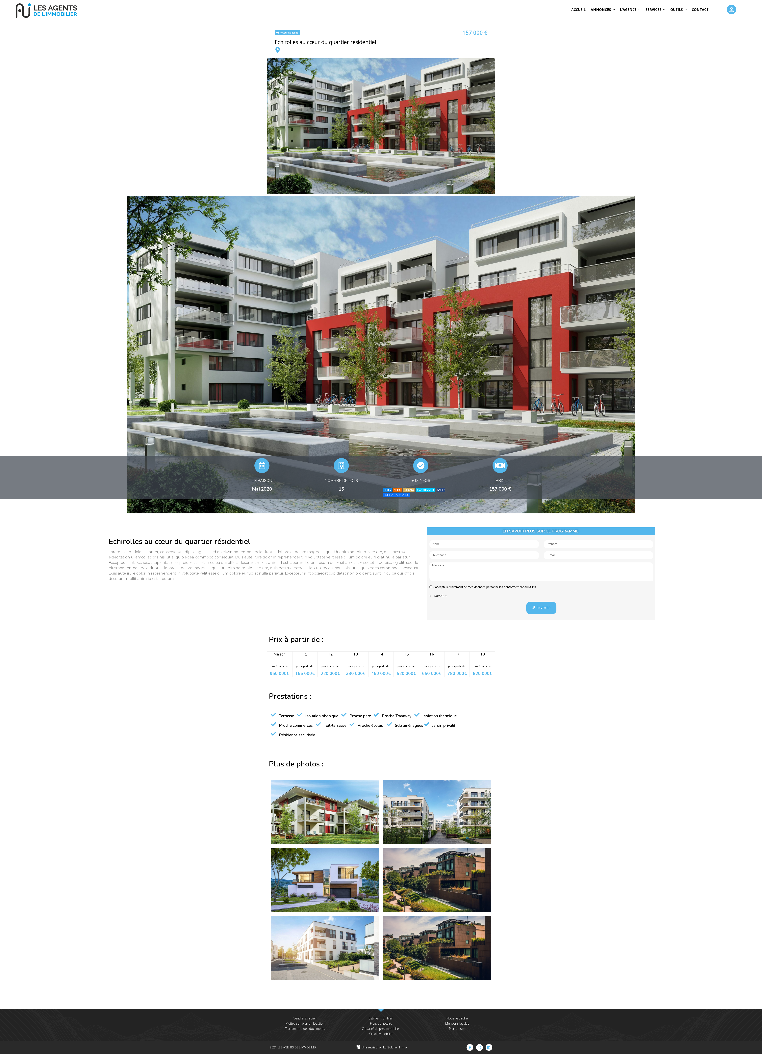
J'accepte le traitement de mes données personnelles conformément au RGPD (484, 587)
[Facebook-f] (470, 1047)
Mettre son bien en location (304, 1023)
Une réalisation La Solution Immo (384, 1047)
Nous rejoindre (457, 1018)
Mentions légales (457, 1023)
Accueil (578, 9)
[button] (287, 32)
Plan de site (457, 1028)
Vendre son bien (305, 1018)
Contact (700, 9)
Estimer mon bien (381, 1018)
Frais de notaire (381, 1023)
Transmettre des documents (305, 1028)
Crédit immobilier (381, 1034)
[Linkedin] (489, 1047)
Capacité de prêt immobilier (381, 1028)
